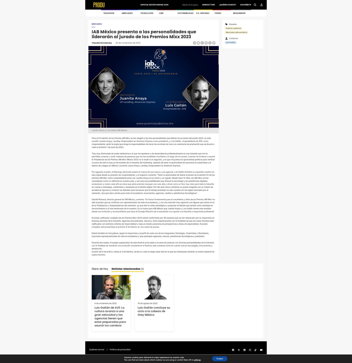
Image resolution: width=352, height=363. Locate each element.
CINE (161, 13)
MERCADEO (127, 13)
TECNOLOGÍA (146, 13)
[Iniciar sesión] (261, 5)
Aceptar (219, 358)
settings (197, 360)
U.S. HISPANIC (202, 13)
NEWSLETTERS (208, 5)
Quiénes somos (96, 349)
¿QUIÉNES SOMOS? (227, 5)
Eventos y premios (233, 28)
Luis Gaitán (230, 42)
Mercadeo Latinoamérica (236, 32)
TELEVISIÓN (108, 13)
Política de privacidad (120, 349)
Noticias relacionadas (128, 268)
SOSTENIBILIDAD (185, 13)
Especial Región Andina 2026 (154, 5)
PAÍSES (218, 13)
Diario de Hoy (100, 268)
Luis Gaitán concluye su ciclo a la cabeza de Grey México (154, 311)
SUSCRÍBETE (245, 5)
